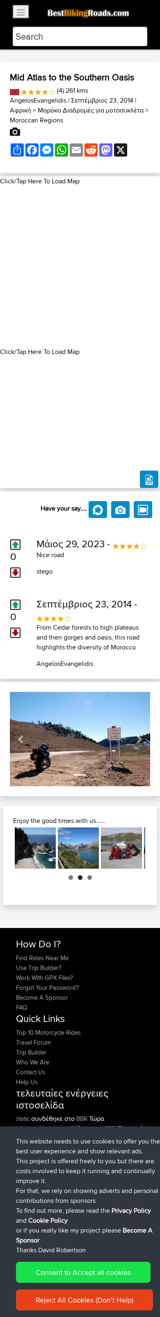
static (23, 1118)
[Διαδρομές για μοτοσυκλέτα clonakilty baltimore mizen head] (121, 848)
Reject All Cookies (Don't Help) (84, 1300)
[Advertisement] (80, 266)
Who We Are (32, 1062)
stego (45, 571)
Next (133, 848)
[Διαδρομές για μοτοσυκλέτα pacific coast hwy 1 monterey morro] (35, 848)
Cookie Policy (48, 1220)
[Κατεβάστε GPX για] (149, 479)
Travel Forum (33, 1042)
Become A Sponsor (42, 997)
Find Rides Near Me (42, 958)
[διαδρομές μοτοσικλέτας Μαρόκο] (14, 90)
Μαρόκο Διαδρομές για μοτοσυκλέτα (91, 110)
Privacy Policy (131, 1210)
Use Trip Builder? (39, 967)
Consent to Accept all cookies (83, 1272)
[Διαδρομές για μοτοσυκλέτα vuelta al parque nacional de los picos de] (78, 848)
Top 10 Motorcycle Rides (48, 1032)
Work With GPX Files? (44, 977)
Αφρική (20, 110)
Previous (27, 848)
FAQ (21, 1007)
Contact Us (31, 1072)
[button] (20, 739)
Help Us (27, 1082)
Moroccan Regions (36, 120)
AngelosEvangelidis (38, 100)
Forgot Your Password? (47, 987)
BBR (81, 1118)
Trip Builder (31, 1052)
